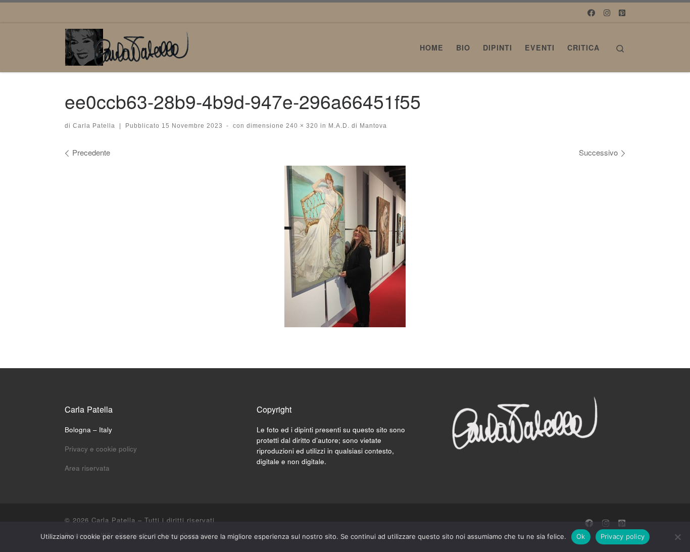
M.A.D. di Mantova (356, 125)
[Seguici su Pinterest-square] (622, 12)
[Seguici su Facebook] (591, 12)
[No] (677, 537)
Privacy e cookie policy (101, 449)
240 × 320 (301, 125)
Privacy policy (623, 536)
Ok (580, 536)
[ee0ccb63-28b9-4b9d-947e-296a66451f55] (345, 246)
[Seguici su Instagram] (607, 12)
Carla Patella (94, 125)
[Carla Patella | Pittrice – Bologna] (128, 44)
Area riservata (87, 468)
